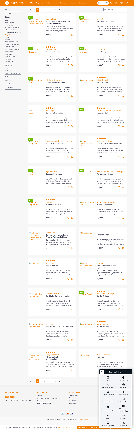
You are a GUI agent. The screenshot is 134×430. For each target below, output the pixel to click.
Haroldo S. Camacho (104, 355)
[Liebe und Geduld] (87, 119)
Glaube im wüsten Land (106, 204)
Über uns (72, 398)
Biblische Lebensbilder (12, 44)
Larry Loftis (100, 19)
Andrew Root (101, 263)
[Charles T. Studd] (87, 302)
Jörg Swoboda (101, 50)
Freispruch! (101, 357)
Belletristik (8, 68)
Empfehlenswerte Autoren (13, 32)
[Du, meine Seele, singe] (36, 119)
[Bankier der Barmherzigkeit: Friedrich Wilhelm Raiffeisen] (36, 241)
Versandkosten (83, 419)
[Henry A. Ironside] (87, 88)
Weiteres (8, 80)
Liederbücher (9, 61)
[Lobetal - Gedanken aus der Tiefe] (87, 149)
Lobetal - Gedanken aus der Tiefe (109, 143)
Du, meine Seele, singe (54, 113)
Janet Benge (101, 294)
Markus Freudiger (103, 172)
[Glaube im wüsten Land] (87, 210)
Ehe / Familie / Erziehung (12, 49)
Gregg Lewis (58, 80)
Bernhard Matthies (52, 294)
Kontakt (39, 396)
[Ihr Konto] (116, 3)
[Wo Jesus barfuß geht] (87, 180)
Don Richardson (102, 324)
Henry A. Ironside (103, 82)
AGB (38, 401)
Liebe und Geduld (103, 113)
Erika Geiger (50, 111)
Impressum (73, 401)
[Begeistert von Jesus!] (36, 180)
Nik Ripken (49, 80)
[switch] (108, 378)
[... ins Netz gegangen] (87, 58)
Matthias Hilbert (51, 19)
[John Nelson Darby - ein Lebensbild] (36, 332)
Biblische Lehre (9, 47)
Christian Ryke (51, 202)
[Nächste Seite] (56, 10)
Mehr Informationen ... (65, 427)
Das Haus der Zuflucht (105, 21)
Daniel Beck (109, 141)
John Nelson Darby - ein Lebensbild (59, 327)
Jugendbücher (9, 54)
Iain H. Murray (51, 263)
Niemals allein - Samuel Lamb (57, 52)
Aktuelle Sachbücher (11, 42)
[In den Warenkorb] (72, 35)
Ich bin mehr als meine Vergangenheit (55, 358)
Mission (8, 39)
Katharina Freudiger (116, 172)
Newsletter (72, 403)
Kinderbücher (9, 51)
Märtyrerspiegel (103, 235)
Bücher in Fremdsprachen (13, 73)
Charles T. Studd (103, 296)
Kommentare (9, 25)
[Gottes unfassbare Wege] (36, 88)
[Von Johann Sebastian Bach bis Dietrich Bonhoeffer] (36, 27)
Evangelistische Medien (12, 27)
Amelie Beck (101, 141)
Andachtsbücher (10, 59)
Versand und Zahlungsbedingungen (49, 398)
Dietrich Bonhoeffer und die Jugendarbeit (107, 266)
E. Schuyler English (103, 80)
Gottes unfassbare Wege (55, 82)
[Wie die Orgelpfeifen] (36, 210)
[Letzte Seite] (59, 10)
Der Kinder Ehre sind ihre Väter (58, 296)
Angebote (8, 13)
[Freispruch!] (87, 363)
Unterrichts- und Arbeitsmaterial (10, 65)
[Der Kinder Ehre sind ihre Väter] (36, 302)
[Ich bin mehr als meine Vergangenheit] (36, 363)
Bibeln (7, 20)
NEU (6, 9)
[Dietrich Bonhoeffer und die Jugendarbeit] (87, 271)
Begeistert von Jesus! (54, 174)
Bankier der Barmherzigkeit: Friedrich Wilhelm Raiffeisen (57, 236)
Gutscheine (9, 88)
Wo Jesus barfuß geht (105, 174)
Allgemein (8, 37)
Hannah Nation (102, 202)
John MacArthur (52, 265)
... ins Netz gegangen (105, 52)
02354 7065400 (10, 397)
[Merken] (68, 35)
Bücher (7, 17)
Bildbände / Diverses (11, 71)
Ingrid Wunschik (51, 172)
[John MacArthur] (36, 271)
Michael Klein (50, 233)
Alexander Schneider (104, 111)
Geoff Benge (109, 294)
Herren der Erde (103, 327)
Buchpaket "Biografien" (55, 143)
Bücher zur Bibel (10, 22)
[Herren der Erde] (87, 332)
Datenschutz (73, 396)
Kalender (8, 84)
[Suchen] (107, 3)
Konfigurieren (82, 427)
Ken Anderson (51, 50)
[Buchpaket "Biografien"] (36, 149)
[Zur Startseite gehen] (14, 3)
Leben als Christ (10, 30)
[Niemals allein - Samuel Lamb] (36, 58)
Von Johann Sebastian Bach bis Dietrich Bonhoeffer (58, 22)
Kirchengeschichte (10, 56)
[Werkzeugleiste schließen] (102, 372)
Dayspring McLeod (52, 355)
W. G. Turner (50, 324)
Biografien (8, 35)
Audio (7, 76)
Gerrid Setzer (116, 111)
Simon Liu (111, 202)
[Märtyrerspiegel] (87, 241)
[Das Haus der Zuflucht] (87, 27)
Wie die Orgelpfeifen (54, 204)
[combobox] (101, 3)
